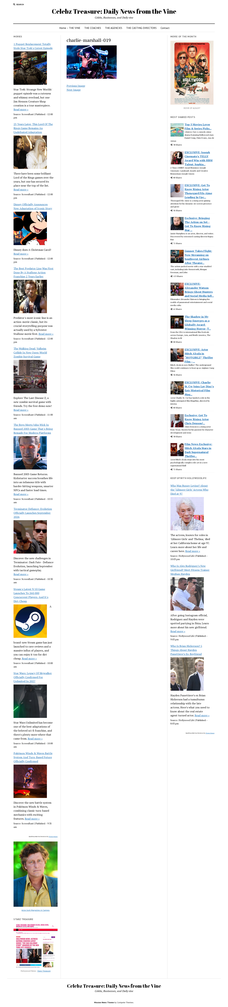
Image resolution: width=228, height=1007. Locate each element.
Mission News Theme (104, 1002)
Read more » (21, 109)
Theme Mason (53, 836)
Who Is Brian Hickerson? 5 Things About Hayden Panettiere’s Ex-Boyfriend (186, 650)
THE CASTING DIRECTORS (141, 28)
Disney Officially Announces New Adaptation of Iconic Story (33, 206)
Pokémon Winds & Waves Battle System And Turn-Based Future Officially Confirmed (33, 757)
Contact (165, 28)
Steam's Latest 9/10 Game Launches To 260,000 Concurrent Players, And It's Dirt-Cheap (31, 595)
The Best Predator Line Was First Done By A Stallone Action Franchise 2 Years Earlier (33, 272)
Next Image (74, 90)
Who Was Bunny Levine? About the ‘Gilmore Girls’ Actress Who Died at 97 (189, 489)
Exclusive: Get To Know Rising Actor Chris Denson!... (197, 419)
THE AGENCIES (113, 28)
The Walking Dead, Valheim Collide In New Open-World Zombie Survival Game (30, 352)
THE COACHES (92, 28)
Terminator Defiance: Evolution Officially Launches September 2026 (33, 513)
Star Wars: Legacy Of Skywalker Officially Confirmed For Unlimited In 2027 (33, 677)
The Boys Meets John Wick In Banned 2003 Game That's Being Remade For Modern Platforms (33, 429)
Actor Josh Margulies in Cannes (36, 910)
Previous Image (76, 86)
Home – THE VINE (69, 28)
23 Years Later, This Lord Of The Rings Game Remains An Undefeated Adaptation (33, 128)
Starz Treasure (44, 971)
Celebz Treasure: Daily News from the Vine (114, 11)
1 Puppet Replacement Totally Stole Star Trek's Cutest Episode (33, 46)
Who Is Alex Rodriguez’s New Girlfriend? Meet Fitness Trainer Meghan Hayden (189, 570)
